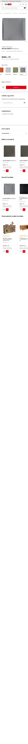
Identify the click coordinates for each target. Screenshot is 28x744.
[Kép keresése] (24, 8)
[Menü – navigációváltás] (2, 4)
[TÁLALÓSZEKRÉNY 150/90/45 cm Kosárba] (7, 251)
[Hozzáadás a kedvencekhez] (3, 87)
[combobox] (12, 102)
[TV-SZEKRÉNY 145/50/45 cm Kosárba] (24, 251)
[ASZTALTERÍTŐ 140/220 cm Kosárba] (7, 170)
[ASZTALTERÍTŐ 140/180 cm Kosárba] (24, 170)
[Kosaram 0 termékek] (25, 4)
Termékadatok (5, 133)
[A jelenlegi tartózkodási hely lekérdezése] (24, 102)
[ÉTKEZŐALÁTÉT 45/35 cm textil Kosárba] (24, 209)
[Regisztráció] (20, 4)
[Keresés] (3, 8)
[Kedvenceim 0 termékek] (23, 4)
